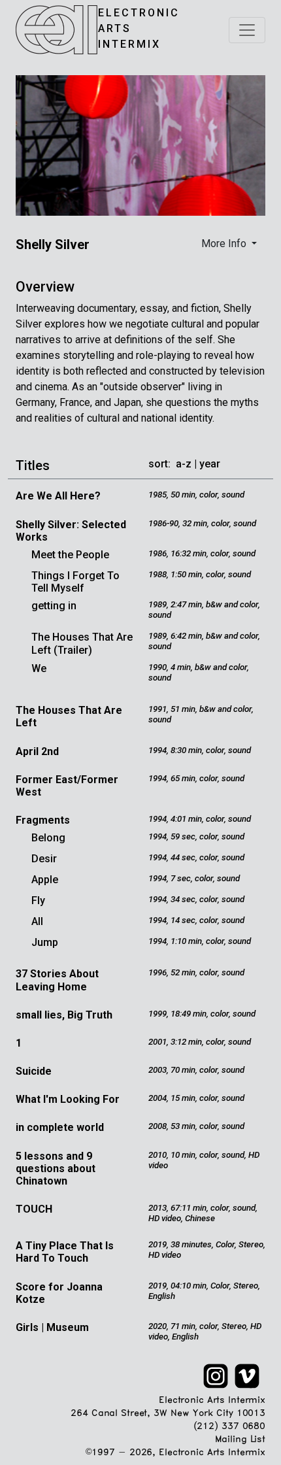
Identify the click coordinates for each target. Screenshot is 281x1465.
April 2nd (37, 751)
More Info (225, 243)
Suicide (34, 1071)
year (209, 464)
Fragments (43, 820)
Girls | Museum (52, 1327)
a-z (183, 464)
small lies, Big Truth (64, 1015)
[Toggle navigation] (247, 30)
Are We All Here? (58, 496)
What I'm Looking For (68, 1099)
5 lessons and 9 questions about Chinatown (55, 1168)
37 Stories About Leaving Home (57, 980)
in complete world (60, 1127)
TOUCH (34, 1209)
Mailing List (240, 1440)
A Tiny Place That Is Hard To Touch (65, 1251)
